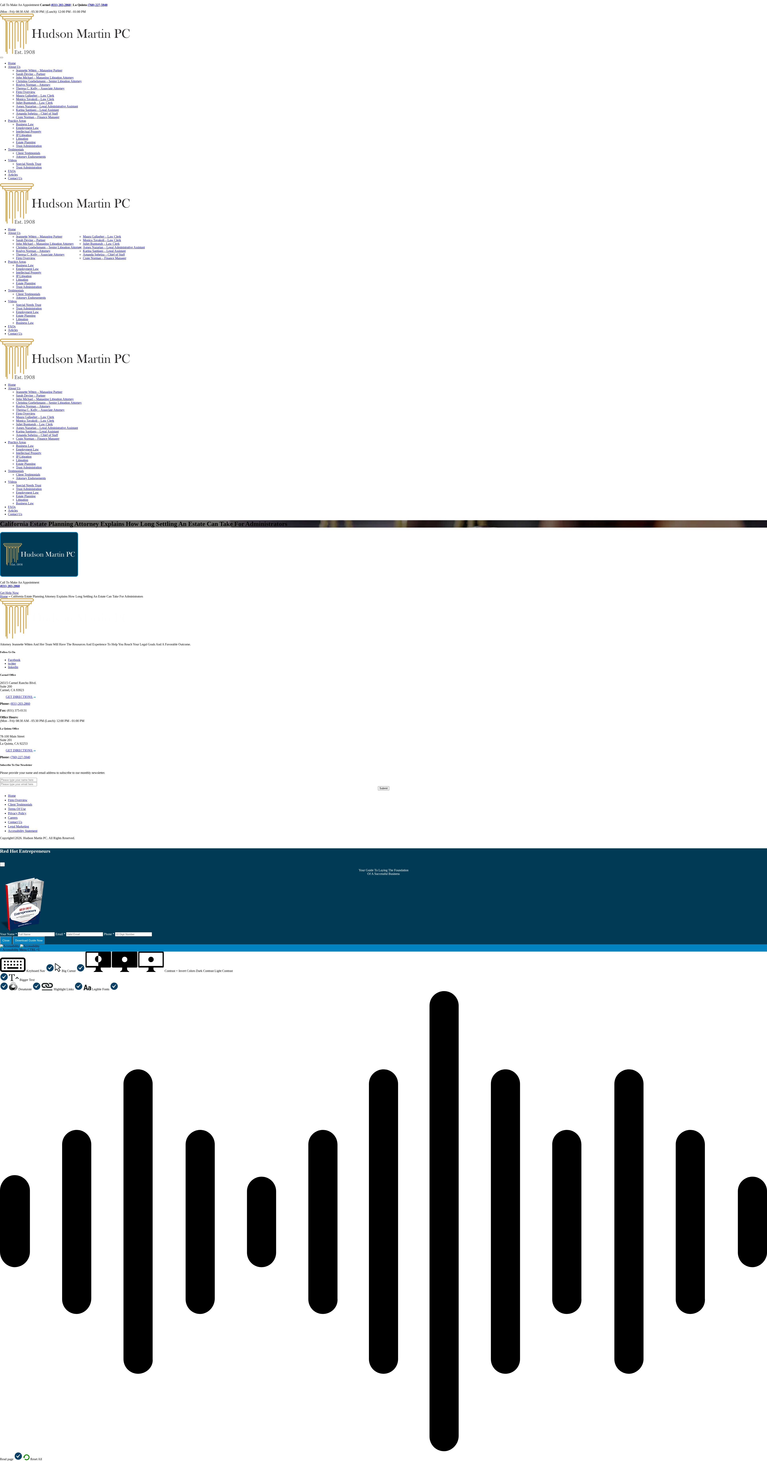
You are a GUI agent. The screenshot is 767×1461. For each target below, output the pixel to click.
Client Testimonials (28, 153)
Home (12, 63)
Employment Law (27, 128)
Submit (384, 788)
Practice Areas (17, 120)
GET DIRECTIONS (19, 697)
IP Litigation (24, 135)
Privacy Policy (17, 813)
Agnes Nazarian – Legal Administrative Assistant (47, 106)
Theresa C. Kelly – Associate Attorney (40, 88)
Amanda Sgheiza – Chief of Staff (37, 113)
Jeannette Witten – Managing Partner (39, 70)
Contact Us (15, 178)
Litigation (22, 138)
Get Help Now (9, 593)
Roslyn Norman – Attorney (33, 84)
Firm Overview (25, 92)
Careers (13, 817)
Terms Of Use (17, 809)
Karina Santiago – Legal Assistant (37, 110)
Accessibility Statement (22, 831)
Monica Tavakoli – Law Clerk (35, 99)
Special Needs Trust (28, 164)
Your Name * (8, 934)
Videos (12, 160)
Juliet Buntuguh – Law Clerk (34, 102)
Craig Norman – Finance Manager (37, 117)
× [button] (1, 949)
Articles (13, 174)
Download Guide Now (29, 940)
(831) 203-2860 (61, 5)
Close (6, 940)
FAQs (12, 171)
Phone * (109, 934)
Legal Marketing (18, 826)
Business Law (25, 124)
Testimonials (16, 149)
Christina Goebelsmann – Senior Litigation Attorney (49, 81)
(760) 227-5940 (97, 5)
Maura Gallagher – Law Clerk (35, 95)
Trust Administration (29, 146)
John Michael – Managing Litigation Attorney (45, 77)
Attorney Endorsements (31, 156)
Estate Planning (26, 142)
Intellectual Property (28, 131)
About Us (14, 66)
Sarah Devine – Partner (30, 74)
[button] (27, 971)
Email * (60, 934)
